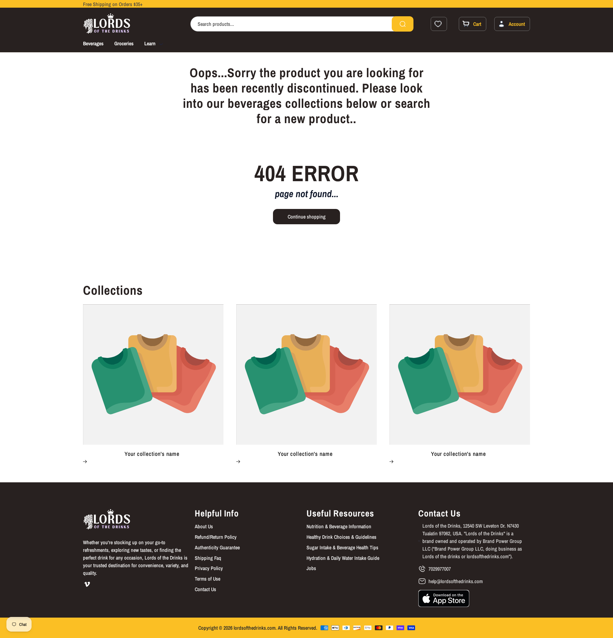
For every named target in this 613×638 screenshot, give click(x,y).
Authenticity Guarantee (217, 547)
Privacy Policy (209, 568)
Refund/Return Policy (216, 536)
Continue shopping (307, 216)
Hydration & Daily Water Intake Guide (342, 557)
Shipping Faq (208, 557)
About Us (204, 526)
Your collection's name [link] (152, 454)
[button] (159, 44)
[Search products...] (402, 24)
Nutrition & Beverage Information (338, 526)
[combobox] (301, 24)
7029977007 (439, 568)
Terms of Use (207, 578)
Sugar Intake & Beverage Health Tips (342, 547)
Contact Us (205, 589)
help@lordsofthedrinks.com (455, 581)
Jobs (311, 568)
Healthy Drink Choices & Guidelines (341, 536)
